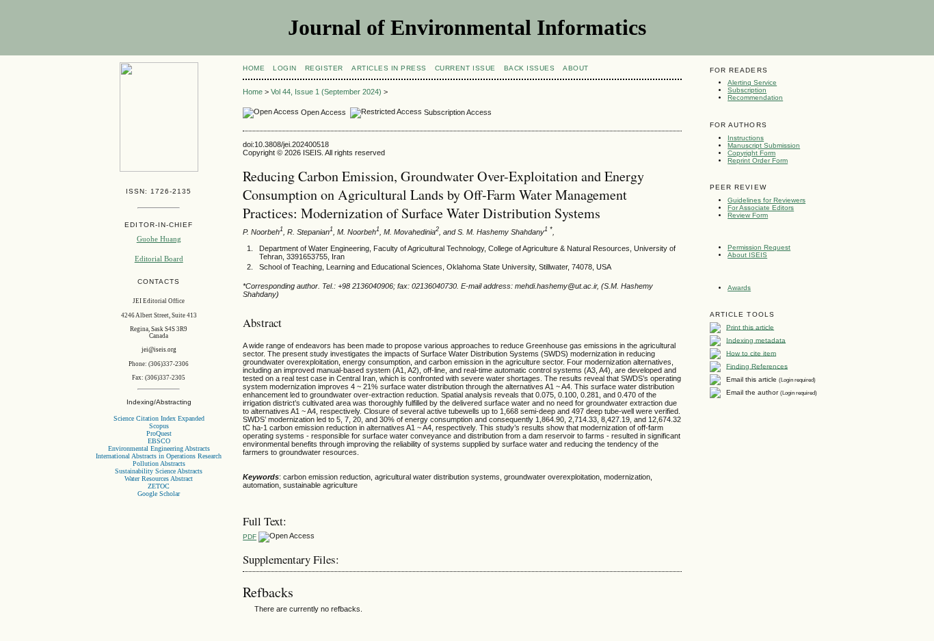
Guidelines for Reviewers (766, 200)
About (576, 68)
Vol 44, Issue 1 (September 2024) (326, 92)
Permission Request (759, 247)
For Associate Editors (761, 207)
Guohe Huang (159, 239)
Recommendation (755, 97)
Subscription (747, 90)
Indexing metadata (756, 339)
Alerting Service (752, 82)
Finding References (757, 365)
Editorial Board (159, 258)
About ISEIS (747, 255)
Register (324, 68)
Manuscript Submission (764, 145)
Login (285, 68)
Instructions (746, 138)
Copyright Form (751, 153)
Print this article (750, 326)
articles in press (389, 68)
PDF (249, 536)
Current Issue (465, 68)
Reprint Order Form (758, 160)
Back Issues (529, 68)
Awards (739, 287)
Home (254, 68)
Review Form (748, 215)
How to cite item (751, 352)
